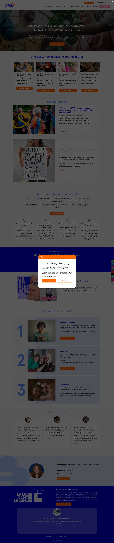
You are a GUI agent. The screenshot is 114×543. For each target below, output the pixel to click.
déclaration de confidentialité (48, 270)
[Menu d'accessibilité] (112, 1)
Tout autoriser (49, 280)
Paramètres (65, 280)
